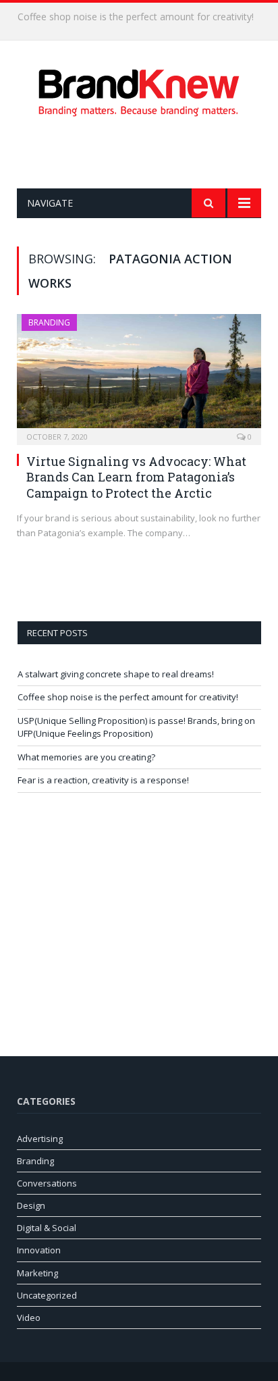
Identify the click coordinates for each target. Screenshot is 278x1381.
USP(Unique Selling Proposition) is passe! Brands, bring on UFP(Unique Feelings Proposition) (136, 727)
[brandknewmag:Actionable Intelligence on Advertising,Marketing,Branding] (139, 90)
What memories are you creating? (86, 757)
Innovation (39, 1250)
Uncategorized (47, 1295)
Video (28, 1317)
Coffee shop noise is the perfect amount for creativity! (136, 17)
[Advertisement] (147, 153)
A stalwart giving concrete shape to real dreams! (116, 674)
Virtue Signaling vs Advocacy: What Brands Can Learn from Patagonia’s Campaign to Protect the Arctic (136, 477)
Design (31, 1205)
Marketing (37, 1273)
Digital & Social (46, 1228)
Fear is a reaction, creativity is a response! (103, 780)
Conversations (47, 1183)
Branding (49, 322)
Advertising (40, 1138)
